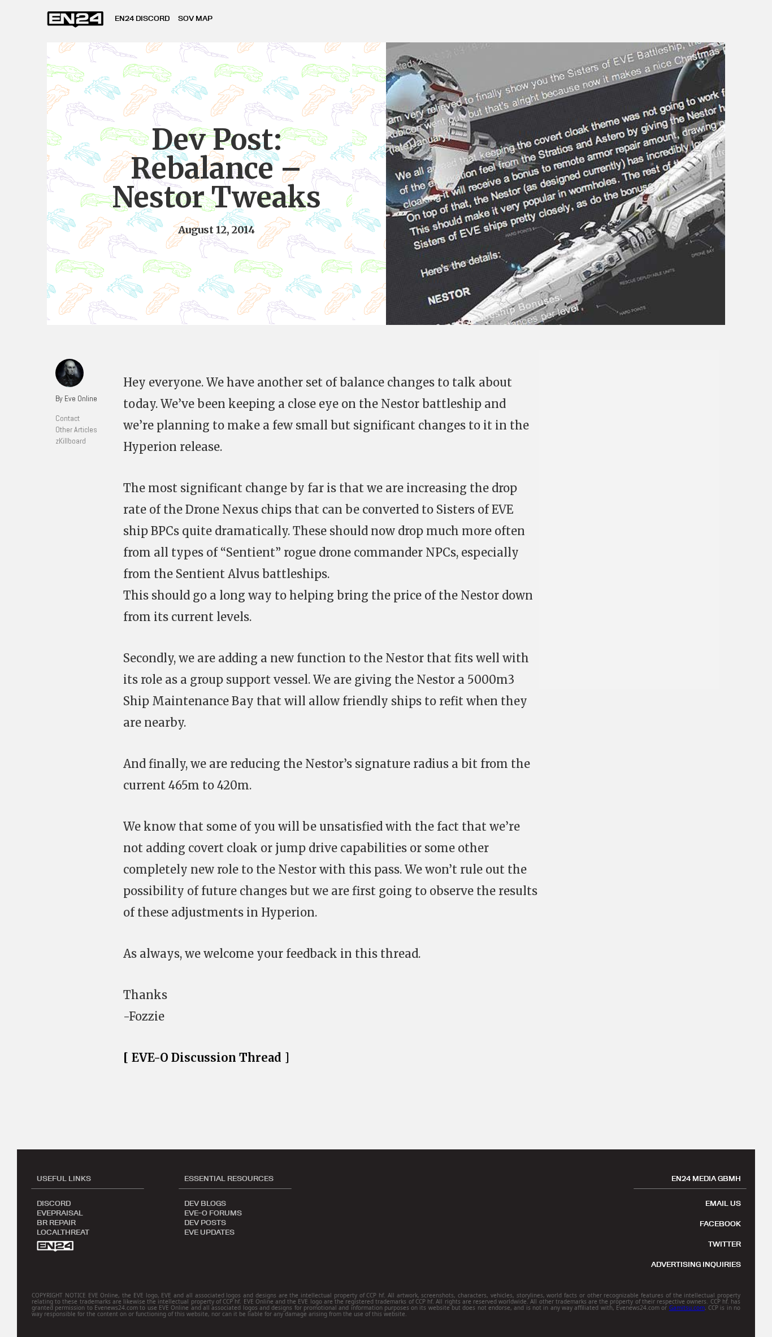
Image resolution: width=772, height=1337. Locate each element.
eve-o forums (213, 1212)
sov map (195, 18)
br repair (56, 1222)
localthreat (63, 1231)
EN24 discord (142, 18)
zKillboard (70, 441)
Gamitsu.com (687, 1308)
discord (54, 1202)
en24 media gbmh (706, 1178)
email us (723, 1203)
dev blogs (205, 1202)
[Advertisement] (634, 519)
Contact (67, 418)
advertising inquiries (696, 1264)
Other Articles (76, 429)
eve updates (209, 1231)
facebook (720, 1223)
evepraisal (60, 1212)
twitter (724, 1243)
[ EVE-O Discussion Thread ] (206, 1057)
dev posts (205, 1222)
